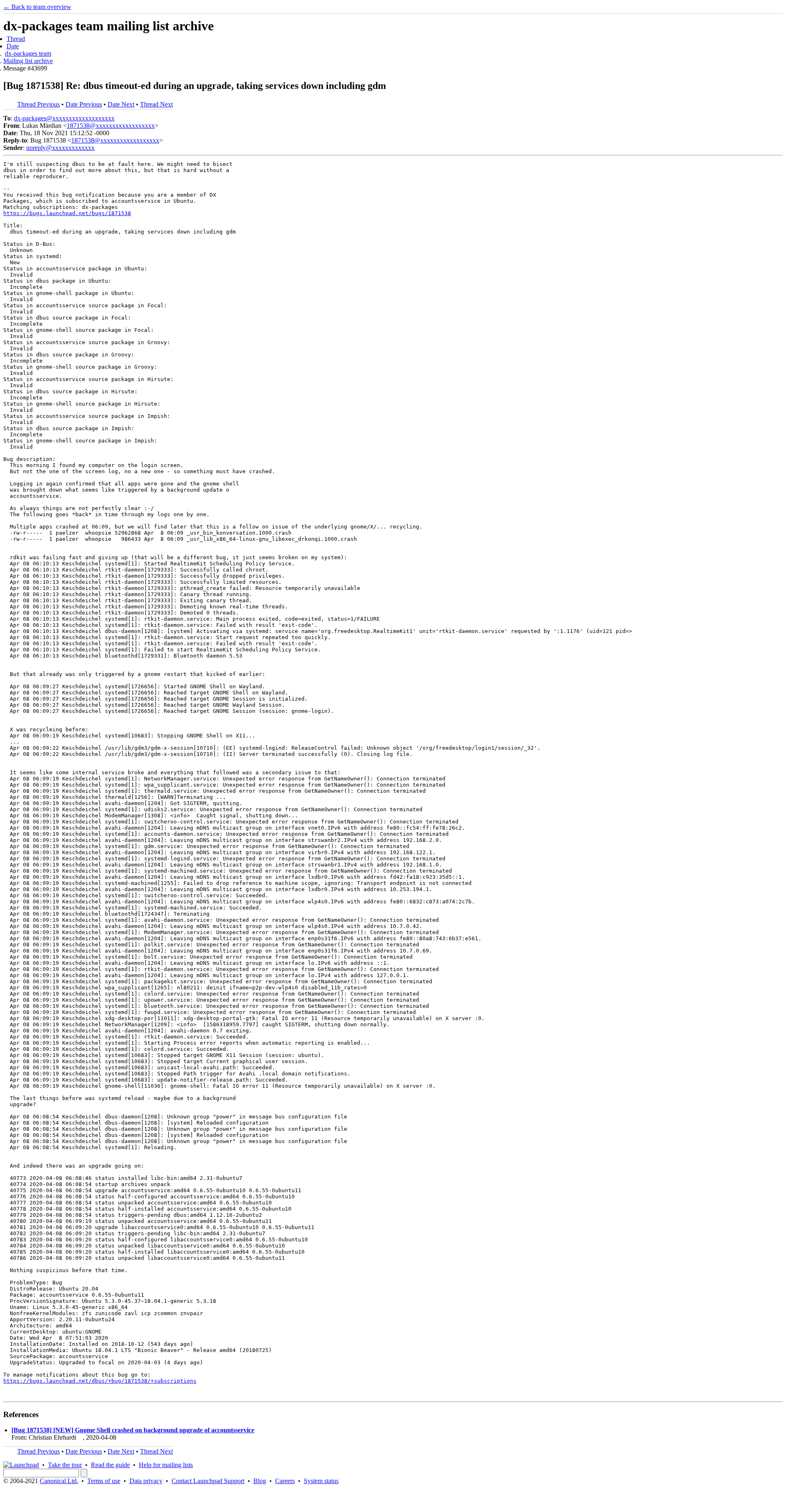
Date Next (121, 104)
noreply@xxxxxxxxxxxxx (60, 147)
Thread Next (156, 104)
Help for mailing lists (166, 1464)
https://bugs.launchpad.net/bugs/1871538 (67, 213)
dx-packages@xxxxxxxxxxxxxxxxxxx (64, 118)
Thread (16, 38)
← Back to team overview (37, 6)
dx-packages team (28, 53)
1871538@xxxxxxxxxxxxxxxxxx (111, 125)
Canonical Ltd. (59, 1480)
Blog (259, 1480)
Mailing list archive (28, 60)
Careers (285, 1480)
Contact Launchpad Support (208, 1480)
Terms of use (103, 1480)
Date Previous (84, 104)
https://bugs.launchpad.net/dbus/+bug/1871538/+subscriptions (99, 1381)
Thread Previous (38, 104)
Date (13, 46)
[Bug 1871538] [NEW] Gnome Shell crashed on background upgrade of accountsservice (132, 1430)
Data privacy (146, 1480)
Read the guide (110, 1464)
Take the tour (65, 1464)
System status (321, 1480)
